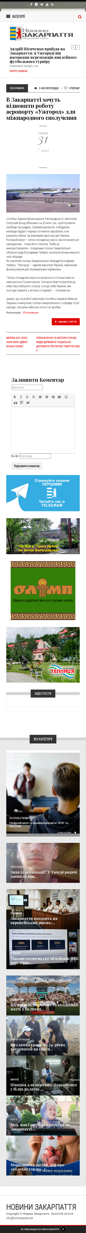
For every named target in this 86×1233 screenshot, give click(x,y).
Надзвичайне (17, 999)
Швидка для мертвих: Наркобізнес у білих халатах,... (43, 1087)
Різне (13, 1159)
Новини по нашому (20, 1039)
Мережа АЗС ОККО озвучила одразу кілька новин (17, 342)
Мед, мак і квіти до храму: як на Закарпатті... (40, 1127)
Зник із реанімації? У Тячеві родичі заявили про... (43, 874)
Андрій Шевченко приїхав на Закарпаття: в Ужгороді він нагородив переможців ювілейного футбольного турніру (43, 55)
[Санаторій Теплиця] (43, 654)
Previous (73, 47)
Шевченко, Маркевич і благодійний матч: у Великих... (44, 1006)
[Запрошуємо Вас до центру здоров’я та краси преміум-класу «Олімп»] (43, 590)
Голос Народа (16, 867)
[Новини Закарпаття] (43, 33)
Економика (30, 312)
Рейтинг (74, 88)
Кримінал (15, 953)
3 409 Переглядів (48, 88)
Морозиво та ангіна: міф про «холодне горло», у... (37, 1167)
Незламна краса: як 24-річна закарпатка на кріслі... (37, 1047)
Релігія (13, 1119)
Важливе (14, 1079)
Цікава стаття (67, 321)
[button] (15, 396)
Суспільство (17, 818)
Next (78, 47)
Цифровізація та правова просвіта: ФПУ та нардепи (38, 824)
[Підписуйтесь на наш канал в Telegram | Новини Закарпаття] (43, 493)
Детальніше (64, 832)
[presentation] (15, 397)
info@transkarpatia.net (19, 1218)
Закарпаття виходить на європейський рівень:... (33, 920)
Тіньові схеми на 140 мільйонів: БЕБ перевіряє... (44, 960)
